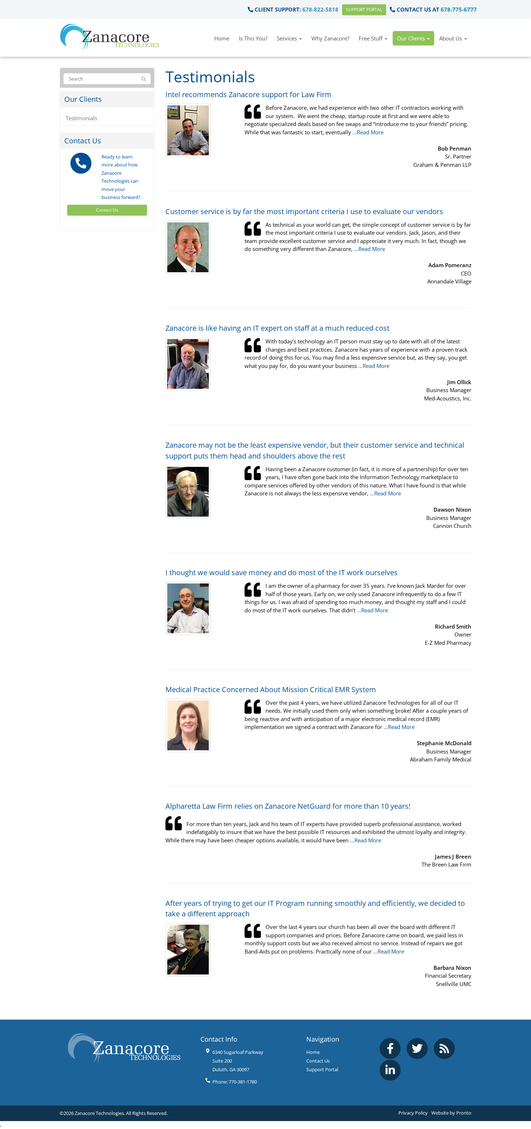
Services (287, 38)
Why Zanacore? (330, 38)
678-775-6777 (459, 9)
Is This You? (253, 38)
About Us (451, 38)
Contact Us (107, 210)
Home (221, 38)
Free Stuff (371, 38)
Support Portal (364, 9)
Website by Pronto (451, 1113)
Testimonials (81, 118)
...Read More (368, 132)
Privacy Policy (413, 1113)
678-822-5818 (320, 9)
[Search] (144, 79)
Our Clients (411, 38)
